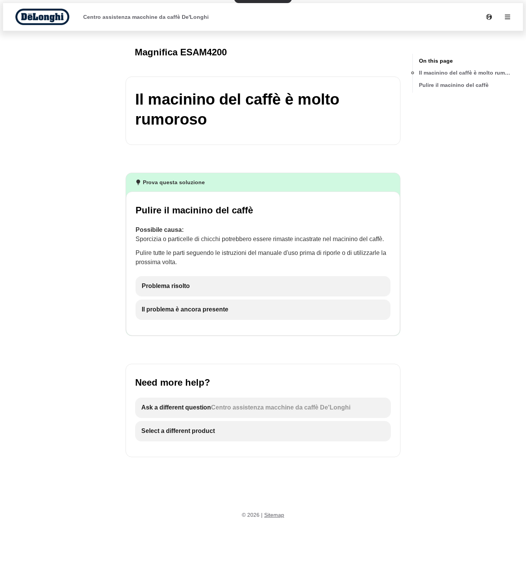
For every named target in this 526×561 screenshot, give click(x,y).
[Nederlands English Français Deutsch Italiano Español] (489, 17)
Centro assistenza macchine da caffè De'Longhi (146, 17)
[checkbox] (263, 286)
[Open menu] (507, 17)
